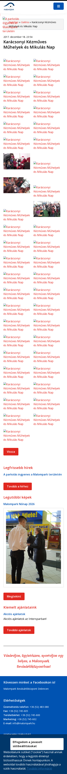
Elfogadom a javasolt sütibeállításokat (27, 744)
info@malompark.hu (24, 723)
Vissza (11, 452)
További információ (39, 768)
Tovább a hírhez (17, 486)
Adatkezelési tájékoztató (17, 734)
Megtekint (14, 596)
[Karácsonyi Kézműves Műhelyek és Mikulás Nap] (18, 67)
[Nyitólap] (9, 6)
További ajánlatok (19, 630)
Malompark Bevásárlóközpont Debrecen (26, 688)
